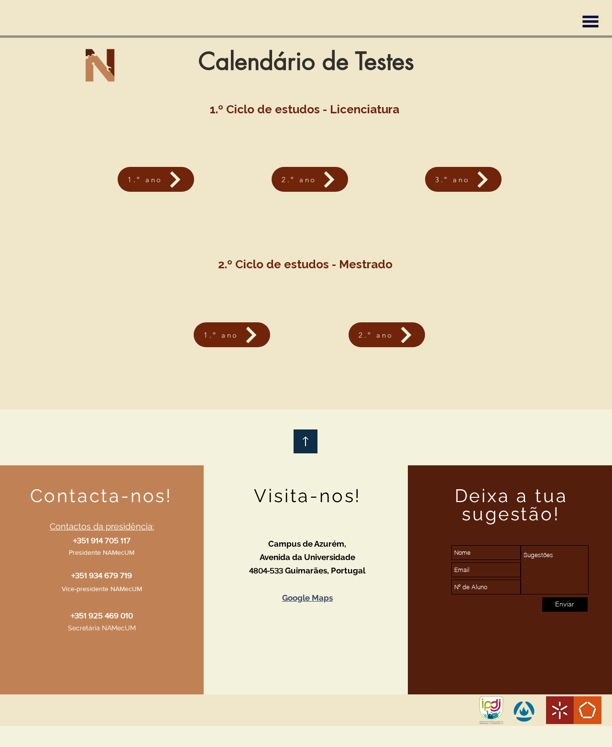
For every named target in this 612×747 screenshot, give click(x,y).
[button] (590, 21)
